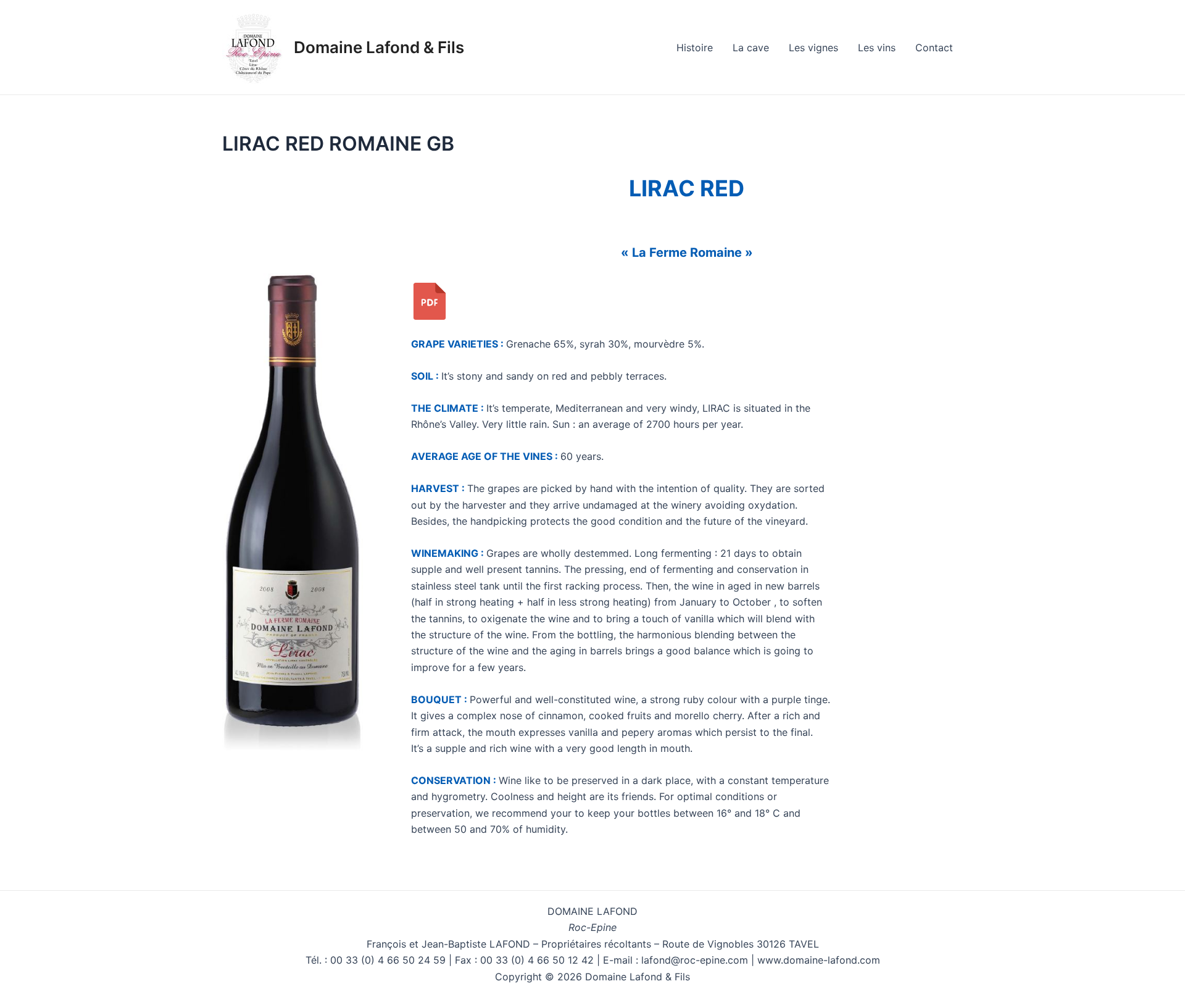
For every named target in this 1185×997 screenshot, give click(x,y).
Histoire (694, 47)
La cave (751, 47)
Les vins (877, 47)
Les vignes (813, 47)
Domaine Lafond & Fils (379, 47)
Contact (934, 47)
